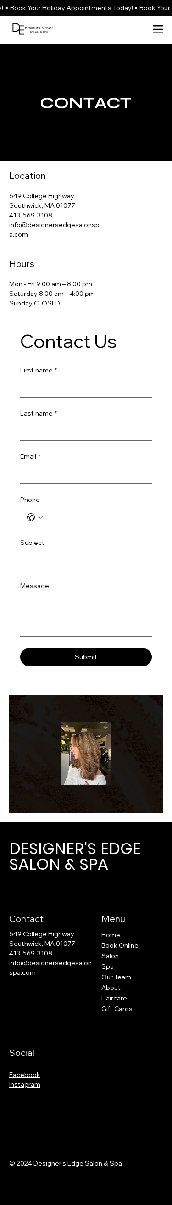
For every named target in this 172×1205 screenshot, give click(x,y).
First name (38, 370)
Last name (38, 413)
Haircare (114, 998)
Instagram (24, 1084)
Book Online (120, 945)
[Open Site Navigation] (158, 29)
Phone (30, 499)
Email (30, 456)
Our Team (116, 977)
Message (34, 586)
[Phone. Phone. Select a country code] (35, 517)
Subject (32, 543)
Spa (107, 966)
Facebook (24, 1075)
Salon (110, 956)
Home (110, 935)
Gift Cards (117, 1009)
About (111, 987)
